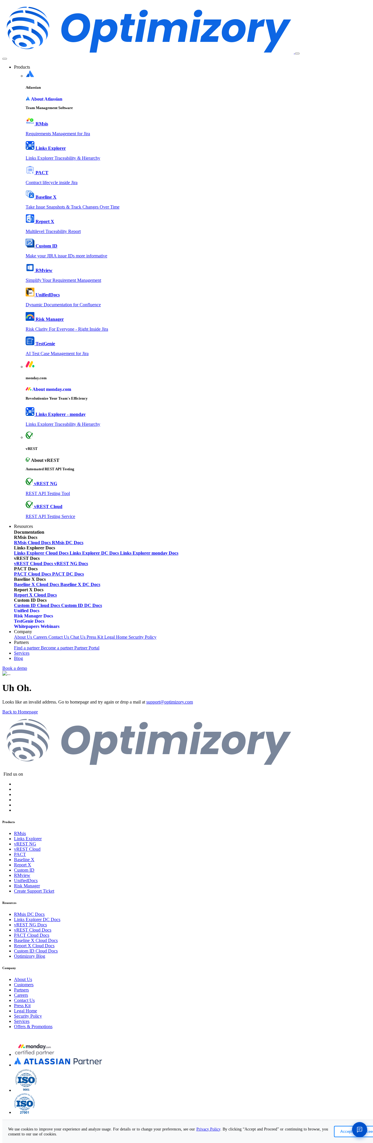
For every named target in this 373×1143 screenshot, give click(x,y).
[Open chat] (359, 1129)
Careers (40, 637)
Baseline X (24, 859)
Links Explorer (28, 838)
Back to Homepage (20, 711)
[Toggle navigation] (297, 53)
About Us (23, 637)
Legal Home (116, 637)
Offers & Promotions (33, 1026)
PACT (20, 854)
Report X (22, 864)
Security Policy (142, 637)
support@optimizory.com (169, 701)
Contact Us (59, 637)
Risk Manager (27, 885)
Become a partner (57, 647)
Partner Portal (86, 647)
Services (21, 653)
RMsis (20, 833)
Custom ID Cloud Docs (36, 950)
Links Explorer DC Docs (37, 919)
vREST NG (25, 843)
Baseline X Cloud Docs (36, 940)
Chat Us (78, 637)
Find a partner (27, 647)
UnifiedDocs (26, 880)
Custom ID (24, 870)
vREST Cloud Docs (32, 929)
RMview (22, 875)
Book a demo (14, 668)
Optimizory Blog (29, 956)
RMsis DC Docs (29, 914)
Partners (21, 989)
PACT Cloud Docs (31, 935)
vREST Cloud (27, 849)
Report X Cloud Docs (34, 945)
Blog (18, 658)
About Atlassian (46, 99)
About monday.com (51, 389)
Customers (24, 984)
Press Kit (95, 637)
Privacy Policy (208, 1129)
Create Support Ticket (34, 891)
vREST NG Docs (30, 924)
